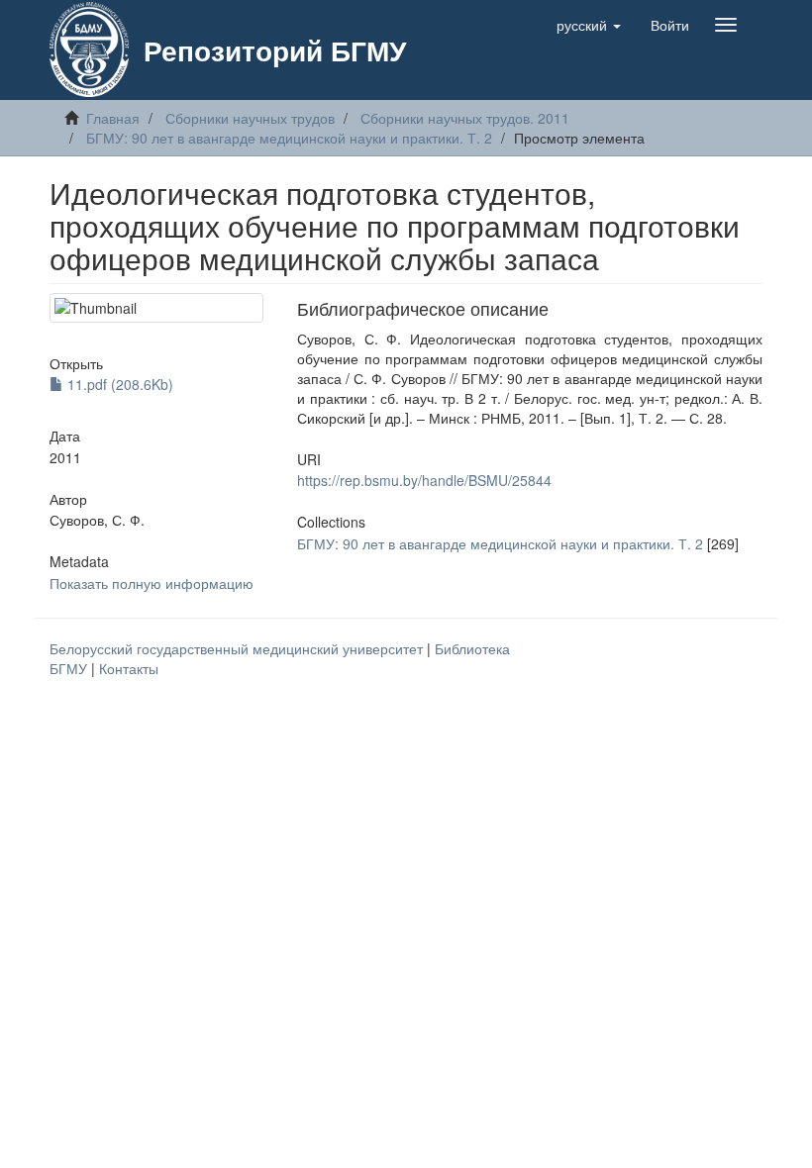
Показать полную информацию (152, 583)
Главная (113, 118)
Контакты (128, 668)
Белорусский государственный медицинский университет (238, 648)
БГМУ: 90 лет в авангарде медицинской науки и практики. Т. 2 (289, 137)
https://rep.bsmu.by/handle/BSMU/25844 (424, 480)
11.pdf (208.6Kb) (118, 384)
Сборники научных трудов (250, 118)
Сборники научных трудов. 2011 (464, 118)
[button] (589, 24)
